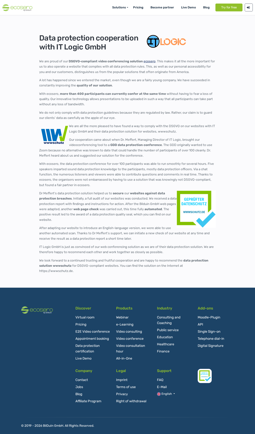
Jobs (79, 387)
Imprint (122, 380)
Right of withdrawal (131, 401)
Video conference (130, 339)
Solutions (119, 7)
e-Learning (124, 324)
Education (165, 337)
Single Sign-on (209, 331)
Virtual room (84, 317)
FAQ (160, 380)
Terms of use (126, 387)
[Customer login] (249, 7)
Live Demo (83, 358)
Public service (168, 330)
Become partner (162, 7)
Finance (163, 351)
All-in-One (124, 358)
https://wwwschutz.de (56, 271)
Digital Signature (210, 346)
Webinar (122, 317)
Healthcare (165, 344)
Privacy (122, 394)
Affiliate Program (88, 401)
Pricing (138, 7)
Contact (81, 380)
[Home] (37, 310)
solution (131, 131)
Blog (206, 7)
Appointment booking (92, 339)
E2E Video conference (92, 331)
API (200, 324)
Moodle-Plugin (209, 317)
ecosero (150, 61)
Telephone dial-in (211, 339)
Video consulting (129, 331)
